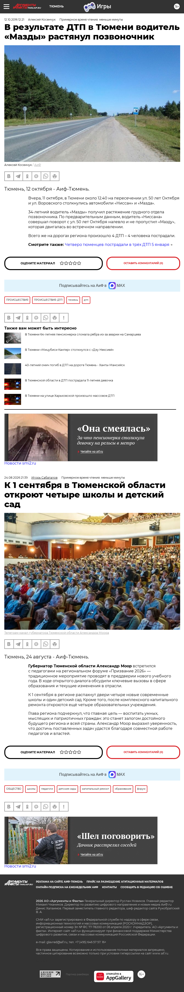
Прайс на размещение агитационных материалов (124, 881)
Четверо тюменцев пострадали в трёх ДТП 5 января (117, 244)
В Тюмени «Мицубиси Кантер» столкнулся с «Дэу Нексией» (69, 349)
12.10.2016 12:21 (14, 19)
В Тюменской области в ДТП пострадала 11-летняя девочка (69, 380)
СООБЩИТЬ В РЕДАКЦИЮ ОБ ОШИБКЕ (147, 887)
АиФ (37, 165)
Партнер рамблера (77, 974)
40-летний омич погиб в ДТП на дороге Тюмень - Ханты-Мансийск (75, 365)
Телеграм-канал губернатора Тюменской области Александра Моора (56, 633)
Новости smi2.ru (20, 463)
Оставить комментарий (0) (143, 263)
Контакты (109, 887)
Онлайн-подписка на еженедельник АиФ (67, 887)
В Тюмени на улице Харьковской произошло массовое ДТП (70, 395)
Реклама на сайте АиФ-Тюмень (59, 881)
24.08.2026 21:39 (16, 477)
